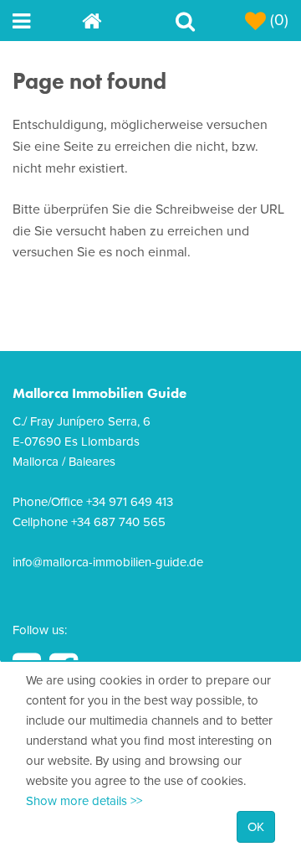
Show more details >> (84, 800)
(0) (277, 20)
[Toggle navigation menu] (47, 20)
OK (255, 826)
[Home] (116, 20)
